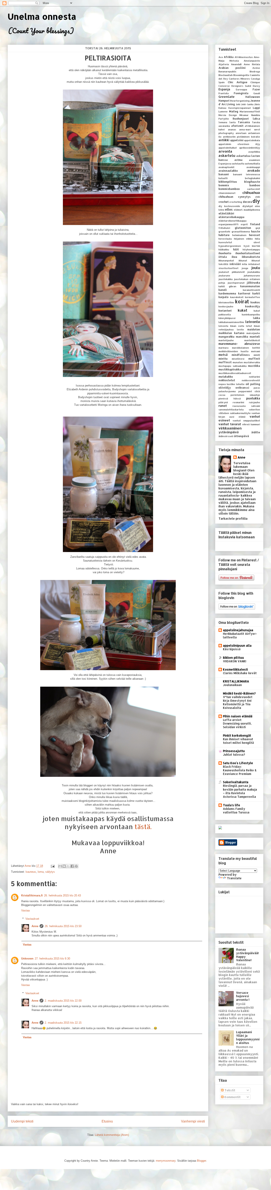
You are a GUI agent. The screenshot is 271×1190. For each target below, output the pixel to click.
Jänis (257, 104)
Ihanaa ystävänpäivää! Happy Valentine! (247, 955)
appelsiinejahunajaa (238, 630)
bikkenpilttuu (227, 181)
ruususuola (239, 405)
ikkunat (243, 260)
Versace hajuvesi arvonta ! (242, 996)
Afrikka (229, 57)
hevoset (254, 235)
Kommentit (232, 1097)
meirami (255, 351)
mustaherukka (252, 362)
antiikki (223, 140)
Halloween (252, 96)
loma (41, 871)
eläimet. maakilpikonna (247, 209)
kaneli (222, 289)
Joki (238, 104)
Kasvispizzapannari (239, 107)
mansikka (242, 336)
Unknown (27, 958)
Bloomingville (241, 75)
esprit (244, 224)
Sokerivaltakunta (235, 782)
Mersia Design (227, 115)
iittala (222, 256)
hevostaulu (225, 238)
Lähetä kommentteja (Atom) (112, 1134)
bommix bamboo (239, 185)
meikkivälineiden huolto (233, 351)
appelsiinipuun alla (237, 645)
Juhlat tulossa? (234, 754)
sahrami (255, 405)
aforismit (237, 125)
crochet (223, 201)
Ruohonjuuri (241, 118)
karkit (256, 293)
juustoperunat (236, 282)
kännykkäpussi (226, 318)
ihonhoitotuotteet (247, 253)
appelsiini (236, 140)
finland (255, 224)
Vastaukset (32, 918)
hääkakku (223, 249)
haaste (255, 231)
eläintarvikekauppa (231, 217)
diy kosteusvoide (229, 206)
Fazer (256, 89)
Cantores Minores (239, 78)
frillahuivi (224, 227)
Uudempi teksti (22, 1121)
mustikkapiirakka (229, 369)
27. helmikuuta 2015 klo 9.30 (52, 958)
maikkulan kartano (231, 333)
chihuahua (251, 192)
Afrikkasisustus (244, 57)
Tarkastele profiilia (232, 518)
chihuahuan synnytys (234, 196)
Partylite (223, 118)
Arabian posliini (232, 67)
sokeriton (254, 409)
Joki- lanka (247, 104)
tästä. (142, 827)
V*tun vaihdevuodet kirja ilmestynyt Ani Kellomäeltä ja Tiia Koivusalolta (237, 702)
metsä (223, 354)
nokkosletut (226, 380)
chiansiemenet (226, 193)
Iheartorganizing (240, 100)
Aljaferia (223, 64)
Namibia (255, 115)
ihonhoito (224, 253)
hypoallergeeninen (229, 245)
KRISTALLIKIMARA (236, 681)
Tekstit (229, 1090)
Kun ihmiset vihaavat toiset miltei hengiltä (238, 740)
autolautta (238, 163)
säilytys (50, 871)
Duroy (256, 85)
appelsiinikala (252, 140)
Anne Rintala (252, 64)
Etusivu (107, 1121)
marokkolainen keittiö (246, 347)
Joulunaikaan (232, 685)
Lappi (256, 107)
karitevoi (244, 293)
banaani (223, 174)
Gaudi (256, 93)
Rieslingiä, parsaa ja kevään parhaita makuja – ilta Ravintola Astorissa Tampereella (240, 791)
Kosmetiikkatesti (235, 669)
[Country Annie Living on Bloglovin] (236, 608)
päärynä (223, 402)
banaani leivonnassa (246, 174)
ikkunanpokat (226, 260)
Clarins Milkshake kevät (240, 673)
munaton (238, 362)
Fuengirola (241, 93)
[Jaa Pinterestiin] (76, 866)
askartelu (226, 155)
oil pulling (253, 384)
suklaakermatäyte (240, 413)
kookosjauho (225, 306)
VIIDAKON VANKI (234, 661)
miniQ (257, 354)
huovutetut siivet (239, 242)
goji (258, 227)
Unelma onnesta (42, 16)
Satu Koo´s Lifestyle (238, 763)
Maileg (233, 111)
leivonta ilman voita (231, 325)
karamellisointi (251, 289)
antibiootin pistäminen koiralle (241, 136)
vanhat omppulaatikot (246, 420)
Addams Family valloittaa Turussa (236, 810)
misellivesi (238, 358)
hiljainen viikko (243, 238)
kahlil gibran (227, 286)
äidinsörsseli (225, 436)
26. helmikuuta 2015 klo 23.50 (63, 926)
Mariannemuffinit (250, 111)
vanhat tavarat (229, 424)
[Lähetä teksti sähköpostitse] (52, 865)
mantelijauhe (226, 340)
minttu (223, 358)
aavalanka (224, 125)
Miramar (244, 115)
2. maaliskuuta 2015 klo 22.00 (63, 1000)
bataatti (223, 178)
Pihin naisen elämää (237, 716)
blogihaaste (252, 181)
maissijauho (253, 333)
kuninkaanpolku (251, 314)
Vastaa (25, 910)
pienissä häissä (229, 398)
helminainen (239, 235)
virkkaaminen (230, 428)
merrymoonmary (166, 1160)
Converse (224, 85)
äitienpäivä (241, 436)
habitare (224, 235)
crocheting (235, 201)
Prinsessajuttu (234, 751)
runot (222, 405)
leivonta (252, 321)
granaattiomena (241, 231)
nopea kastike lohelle (231, 384)
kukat (242, 310)
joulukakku (253, 271)
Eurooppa (241, 89)
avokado (253, 170)
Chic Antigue (237, 82)
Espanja (224, 89)
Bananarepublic (227, 71)
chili (257, 196)
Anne (35, 926)
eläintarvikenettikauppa (232, 220)
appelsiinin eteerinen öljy (239, 144)
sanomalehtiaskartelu (231, 409)
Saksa (256, 118)
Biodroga (255, 71)
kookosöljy (252, 306)
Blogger (201, 1160)
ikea (234, 256)
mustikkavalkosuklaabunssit (234, 373)
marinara (223, 347)
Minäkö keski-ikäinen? (239, 693)
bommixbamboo (229, 189)
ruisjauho (254, 402)
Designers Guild (241, 85)
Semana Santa (227, 122)
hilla (257, 238)
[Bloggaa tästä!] (64, 866)
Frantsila (223, 93)
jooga (245, 268)
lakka (256, 318)
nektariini (254, 376)
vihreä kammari (251, 424)
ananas (232, 129)
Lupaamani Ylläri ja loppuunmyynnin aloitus (248, 1037)
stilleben (223, 413)
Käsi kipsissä (232, 649)
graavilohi (224, 231)
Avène (256, 67)
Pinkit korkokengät (237, 735)
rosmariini (238, 402)
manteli (255, 336)
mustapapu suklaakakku (232, 365)
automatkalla (252, 163)
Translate (234, 878)
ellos (229, 209)
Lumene (223, 111)
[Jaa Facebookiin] (72, 866)
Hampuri (224, 100)
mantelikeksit (252, 340)
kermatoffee (252, 297)
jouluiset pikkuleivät (231, 271)
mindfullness (241, 354)
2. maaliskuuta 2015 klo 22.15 (63, 1022)
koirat (242, 301)
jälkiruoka (253, 282)
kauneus (31, 871)
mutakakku (225, 376)
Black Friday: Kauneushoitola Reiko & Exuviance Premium (240, 770)
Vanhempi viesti (193, 1121)
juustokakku (225, 279)
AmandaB (236, 64)
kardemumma (227, 293)
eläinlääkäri (226, 213)
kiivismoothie (226, 302)
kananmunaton (250, 286)
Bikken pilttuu (233, 657)
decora (247, 201)
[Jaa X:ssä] (68, 866)
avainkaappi (253, 167)
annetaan (241, 133)
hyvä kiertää (252, 245)
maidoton (253, 329)
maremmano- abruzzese (239, 343)
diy (256, 201)
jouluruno (224, 275)
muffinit (254, 358)
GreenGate (226, 96)
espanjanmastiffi (228, 224)
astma (238, 160)
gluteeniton (243, 227)
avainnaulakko (228, 170)
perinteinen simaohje (245, 394)
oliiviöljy (224, 387)
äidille (255, 432)
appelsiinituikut (227, 147)
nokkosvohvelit (251, 380)
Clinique (255, 82)
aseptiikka (254, 151)
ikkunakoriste (251, 256)
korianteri (225, 310)
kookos (255, 302)
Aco (220, 57)
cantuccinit (253, 189)
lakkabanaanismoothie (231, 322)
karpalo (223, 297)
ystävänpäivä (228, 432)
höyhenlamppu (251, 249)
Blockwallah (225, 75)
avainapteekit (226, 167)
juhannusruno (252, 275)
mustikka (254, 365)
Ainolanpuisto (252, 60)
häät (236, 249)
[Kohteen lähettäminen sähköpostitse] (60, 866)
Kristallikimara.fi (32, 895)
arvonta (225, 151)
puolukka (253, 398)
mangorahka (226, 336)
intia (244, 264)
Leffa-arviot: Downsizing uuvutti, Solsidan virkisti (237, 723)
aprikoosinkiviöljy (249, 147)
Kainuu (222, 107)
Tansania (244, 122)
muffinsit (225, 362)
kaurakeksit (236, 297)
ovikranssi (242, 387)
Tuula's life (231, 805)
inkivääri (235, 264)
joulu (255, 267)
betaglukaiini (252, 178)
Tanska (256, 122)
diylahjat (247, 206)
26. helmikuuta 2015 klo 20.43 (62, 895)
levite (240, 329)
